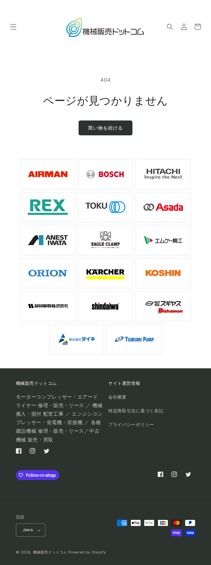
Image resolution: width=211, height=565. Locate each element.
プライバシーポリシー (131, 424)
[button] (13, 27)
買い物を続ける (105, 128)
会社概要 (117, 397)
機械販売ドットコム (50, 552)
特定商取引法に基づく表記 (135, 410)
